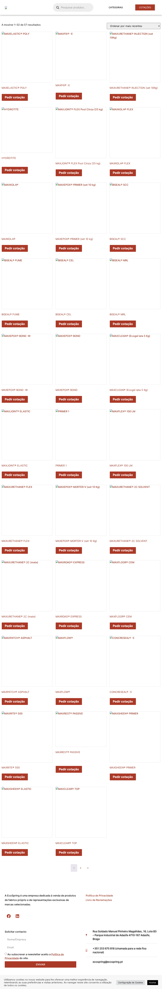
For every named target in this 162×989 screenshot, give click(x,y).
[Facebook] (9, 916)
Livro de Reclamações (99, 900)
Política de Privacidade (99, 895)
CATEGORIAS (116, 7)
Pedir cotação (15, 97)
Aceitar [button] (152, 982)
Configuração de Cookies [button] (130, 982)
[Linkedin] (17, 916)
